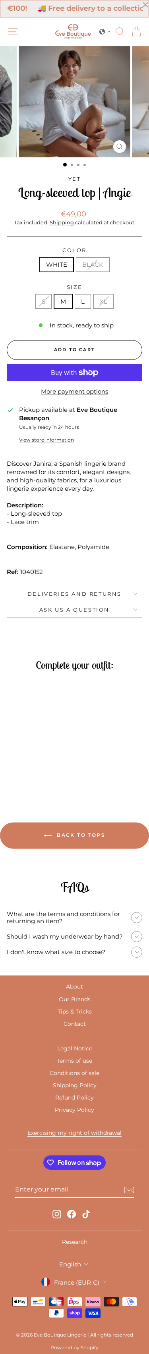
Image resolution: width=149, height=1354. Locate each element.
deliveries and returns (74, 594)
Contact (75, 1023)
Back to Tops (80, 835)
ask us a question (74, 609)
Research (74, 1241)
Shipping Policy (75, 1085)
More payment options (74, 391)
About (74, 986)
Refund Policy (74, 1097)
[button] (105, 31)
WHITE (56, 264)
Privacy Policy (74, 1109)
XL (103, 301)
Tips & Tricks (75, 1011)
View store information (46, 440)
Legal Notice (74, 1048)
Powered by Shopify (74, 1347)
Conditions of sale (74, 1073)
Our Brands (75, 999)
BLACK (92, 264)
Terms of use (74, 1060)
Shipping (62, 223)
